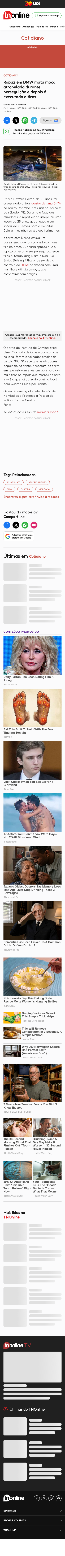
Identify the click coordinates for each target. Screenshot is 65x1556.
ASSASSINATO (13, 482)
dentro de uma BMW (46, 203)
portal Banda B (48, 412)
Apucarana (14, 26)
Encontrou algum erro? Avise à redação (31, 496)
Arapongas (28, 26)
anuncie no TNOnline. (42, 338)
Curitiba (25, 489)
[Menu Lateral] (5, 27)
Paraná (54, 26)
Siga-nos (48, 120)
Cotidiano (32, 37)
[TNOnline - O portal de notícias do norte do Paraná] (16, 15)
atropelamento (37, 482)
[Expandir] (61, 1530)
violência (44, 489)
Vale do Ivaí (42, 26)
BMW (24, 265)
